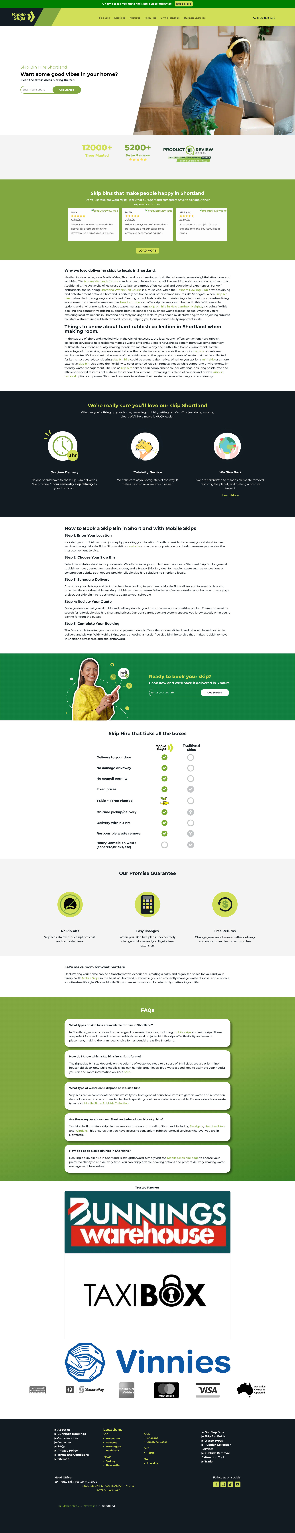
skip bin (84, 363)
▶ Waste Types (212, 1440)
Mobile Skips (90, 978)
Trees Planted (97, 155)
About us (135, 18)
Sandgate (196, 1126)
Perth (150, 1452)
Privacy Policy (67, 1450)
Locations (119, 18)
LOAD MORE (147, 250)
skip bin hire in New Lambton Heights (175, 306)
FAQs (61, 1446)
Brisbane (152, 1438)
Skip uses (104, 18)
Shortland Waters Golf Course (120, 290)
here (127, 1072)
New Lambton (130, 302)
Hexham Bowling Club (192, 290)
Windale (81, 1130)
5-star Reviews (138, 155)
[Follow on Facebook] (216, 1484)
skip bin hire (121, 359)
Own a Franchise (170, 18)
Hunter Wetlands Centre (101, 281)
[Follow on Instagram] (223, 1484)
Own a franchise (67, 1438)
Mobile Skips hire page (183, 1158)
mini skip (208, 359)
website (198, 351)
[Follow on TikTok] (230, 1484)
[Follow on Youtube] (237, 1484)
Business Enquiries (194, 18)
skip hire (126, 368)
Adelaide (152, 1463)
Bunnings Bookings (71, 1434)
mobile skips (182, 1032)
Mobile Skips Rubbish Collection (106, 1103)
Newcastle (113, 1465)
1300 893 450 (266, 18)
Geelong (111, 1442)
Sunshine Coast (157, 1442)
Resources (150, 18)
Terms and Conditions (73, 1454)
